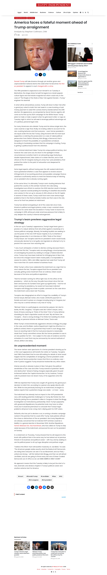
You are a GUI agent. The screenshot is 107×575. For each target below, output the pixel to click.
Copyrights (58, 569)
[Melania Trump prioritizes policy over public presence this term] (40, 545)
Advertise (43, 569)
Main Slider (31, 18)
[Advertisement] (40, 516)
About (38, 569)
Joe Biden (45, 476)
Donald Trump (19, 81)
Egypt (19, 12)
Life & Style (67, 12)
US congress (34, 480)
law (54, 476)
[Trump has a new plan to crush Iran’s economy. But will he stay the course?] (59, 545)
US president (47, 480)
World (26, 12)
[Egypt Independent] (53, 5)
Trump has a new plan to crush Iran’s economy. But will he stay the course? (58, 554)
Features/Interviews (20, 18)
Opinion (75, 12)
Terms (68, 569)
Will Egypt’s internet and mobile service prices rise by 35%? (80, 65)
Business (43, 12)
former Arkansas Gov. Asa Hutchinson (27, 426)
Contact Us (51, 569)
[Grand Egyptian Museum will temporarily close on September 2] (72, 74)
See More (80, 92)
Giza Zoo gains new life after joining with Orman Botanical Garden (85, 83)
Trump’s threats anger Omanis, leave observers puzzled (21, 553)
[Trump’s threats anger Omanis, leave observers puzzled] (22, 545)
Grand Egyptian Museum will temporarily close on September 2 (84, 74)
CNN (18, 35)
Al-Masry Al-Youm (57, 566)
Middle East (34, 12)
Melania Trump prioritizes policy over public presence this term (40, 553)
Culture (58, 12)
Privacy (64, 569)
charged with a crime (45, 86)
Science (51, 12)
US (61, 476)
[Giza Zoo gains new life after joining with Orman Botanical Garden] (72, 83)
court (21, 476)
